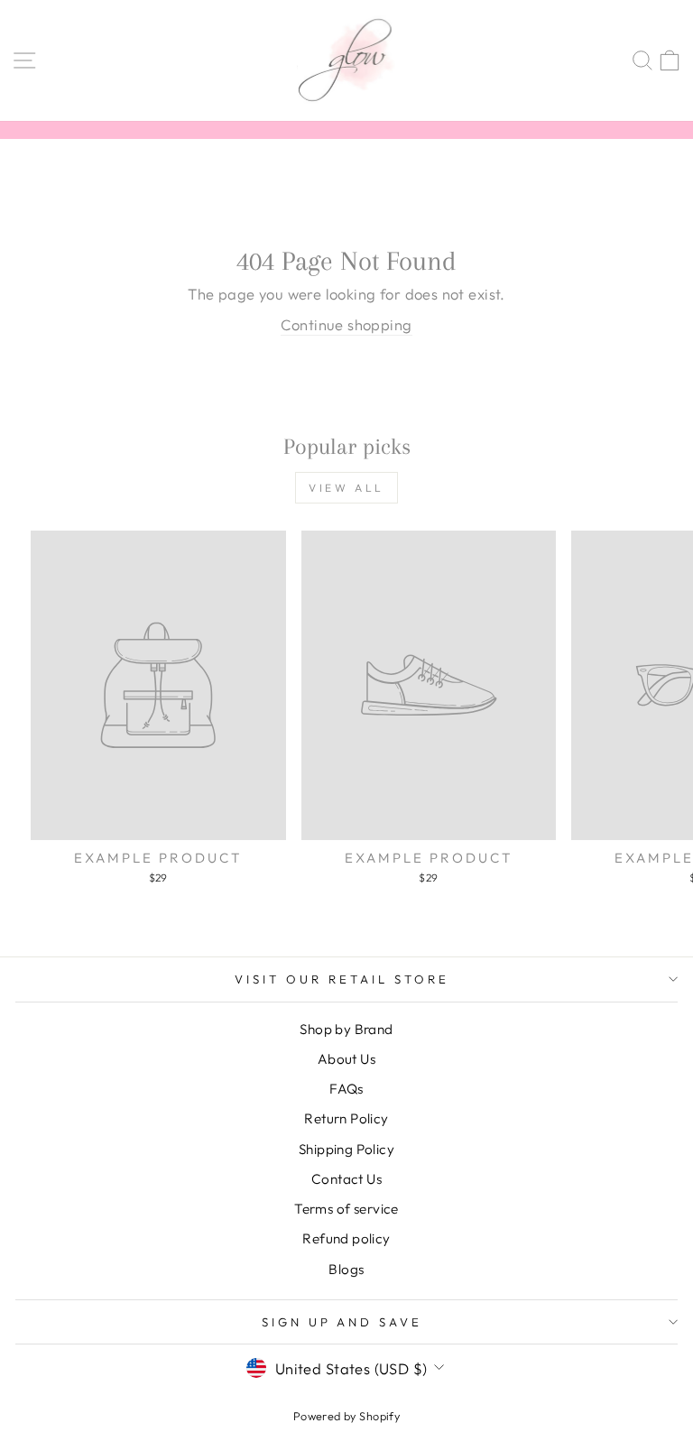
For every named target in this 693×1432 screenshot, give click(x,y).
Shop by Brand (346, 1029)
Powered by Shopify (346, 1416)
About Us (346, 1058)
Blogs (346, 1269)
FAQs (346, 1088)
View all (346, 487)
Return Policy (346, 1118)
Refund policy (346, 1238)
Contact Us (346, 1178)
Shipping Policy (346, 1149)
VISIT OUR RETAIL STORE (341, 979)
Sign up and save (342, 1322)
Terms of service (346, 1208)
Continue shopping (346, 324)
